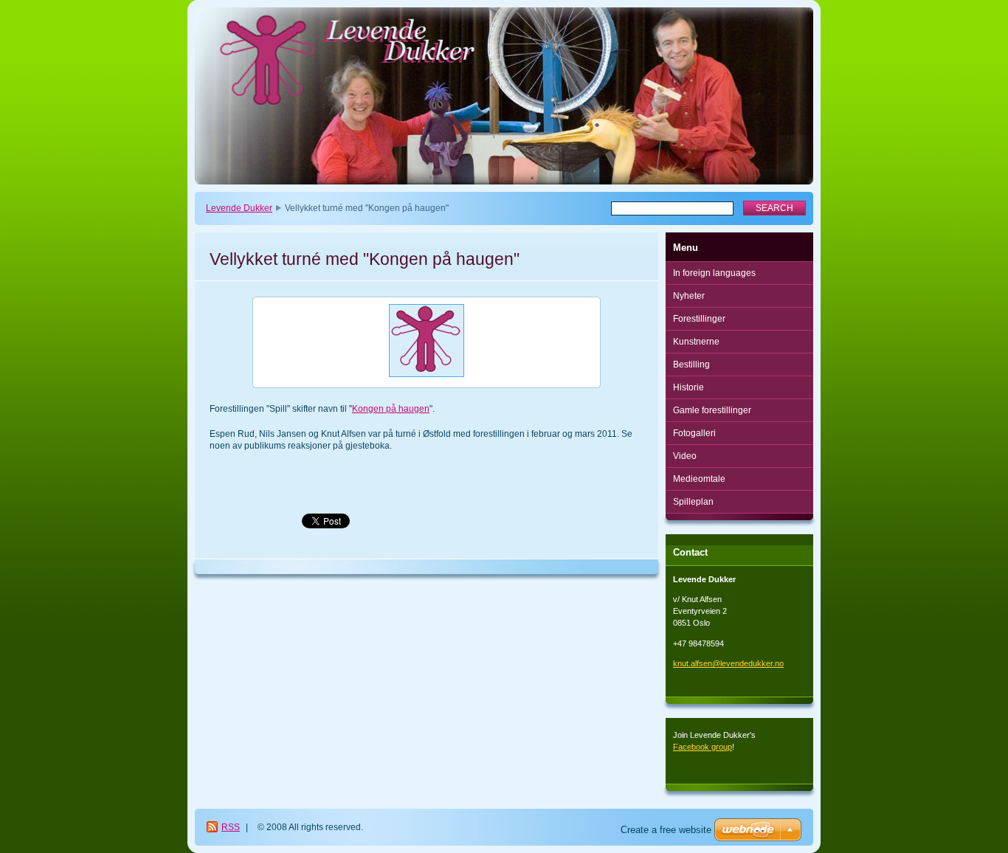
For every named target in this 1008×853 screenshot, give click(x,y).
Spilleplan (693, 502)
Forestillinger (699, 319)
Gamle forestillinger (712, 410)
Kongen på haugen (390, 409)
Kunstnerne (696, 341)
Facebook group (702, 746)
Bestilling (691, 364)
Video (685, 456)
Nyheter (689, 296)
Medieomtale (699, 479)
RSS (230, 827)
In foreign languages (714, 273)
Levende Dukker (239, 208)
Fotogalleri (694, 433)
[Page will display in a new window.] (426, 342)
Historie (688, 387)
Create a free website (666, 829)
